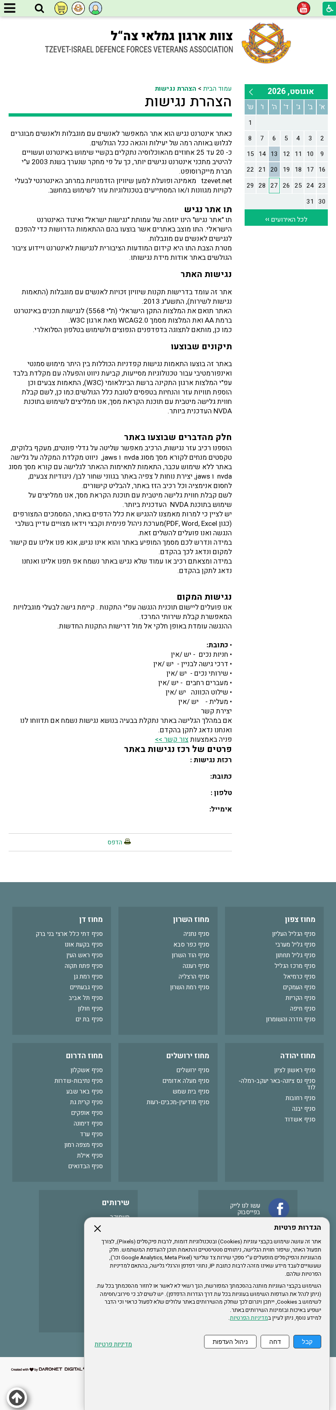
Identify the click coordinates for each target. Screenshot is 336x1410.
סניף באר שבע (84, 1091)
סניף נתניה (196, 933)
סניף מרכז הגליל (295, 965)
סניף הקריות (301, 997)
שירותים (115, 1202)
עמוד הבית (217, 89)
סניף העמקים (299, 987)
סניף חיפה (303, 1008)
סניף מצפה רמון (83, 1144)
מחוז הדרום (84, 1056)
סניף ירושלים (192, 1070)
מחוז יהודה (298, 1056)
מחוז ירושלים (187, 1056)
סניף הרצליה (194, 976)
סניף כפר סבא (191, 944)
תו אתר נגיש (208, 209)
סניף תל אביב (86, 997)
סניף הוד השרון (190, 955)
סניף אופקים (87, 1112)
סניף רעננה (196, 965)
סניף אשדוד (300, 1119)
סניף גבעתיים (86, 987)
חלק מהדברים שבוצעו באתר (178, 437)
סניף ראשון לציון (295, 1070)
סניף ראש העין (84, 955)
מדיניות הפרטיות (249, 1318)
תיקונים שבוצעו (201, 346)
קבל (307, 1341)
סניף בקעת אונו (84, 944)
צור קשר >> (171, 739)
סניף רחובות (301, 1098)
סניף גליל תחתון (296, 955)
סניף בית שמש (191, 1091)
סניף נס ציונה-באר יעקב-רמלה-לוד (277, 1084)
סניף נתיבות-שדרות (78, 1080)
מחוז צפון (300, 919)
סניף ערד (91, 1134)
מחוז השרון (191, 919)
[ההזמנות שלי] (61, 8)
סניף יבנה (304, 1108)
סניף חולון (90, 1008)
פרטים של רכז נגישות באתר (178, 749)
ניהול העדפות (230, 1341)
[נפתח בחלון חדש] (303, 8)
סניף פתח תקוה (84, 965)
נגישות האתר (206, 274)
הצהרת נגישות (175, 89)
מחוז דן (91, 919)
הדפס (114, 842)
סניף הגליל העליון (294, 933)
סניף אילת (90, 1155)
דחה (275, 1341)
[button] (39, 8)
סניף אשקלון (86, 1070)
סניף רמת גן (88, 976)
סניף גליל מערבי (295, 944)
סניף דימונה (88, 1123)
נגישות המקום (204, 597)
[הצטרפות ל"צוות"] (78, 8)
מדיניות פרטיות (113, 1344)
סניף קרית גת (86, 1102)
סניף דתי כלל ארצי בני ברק (69, 933)
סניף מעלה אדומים (185, 1080)
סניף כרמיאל (300, 976)
